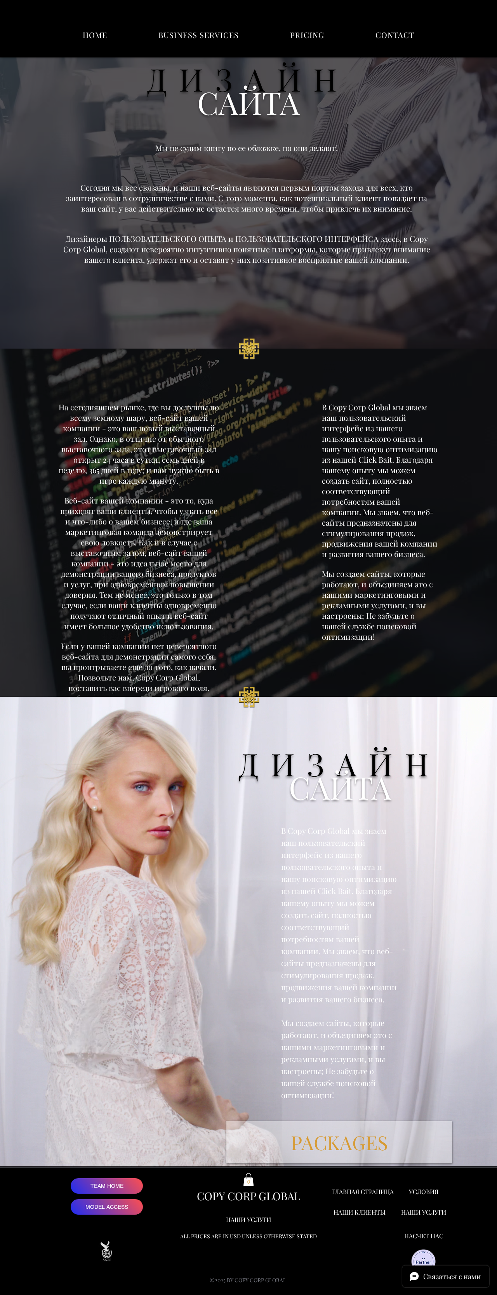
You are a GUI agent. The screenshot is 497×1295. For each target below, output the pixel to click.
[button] (198, 35)
